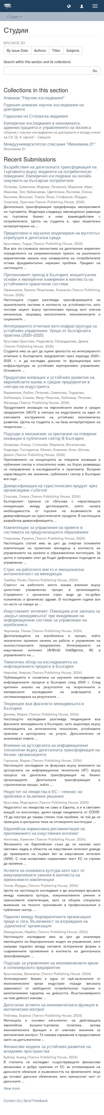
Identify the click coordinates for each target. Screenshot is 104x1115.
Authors (40, 50)
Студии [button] (13, 16)
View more (12, 1088)
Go (95, 70)
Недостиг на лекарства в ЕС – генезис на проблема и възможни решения (43, 793)
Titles (56, 50)
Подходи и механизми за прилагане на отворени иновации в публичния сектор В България (50, 435)
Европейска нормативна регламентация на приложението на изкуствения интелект (44, 830)
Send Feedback (35, 1100)
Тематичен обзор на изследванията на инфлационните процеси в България (40, 664)
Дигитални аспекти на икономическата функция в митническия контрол (51, 1006)
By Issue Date (17, 50)
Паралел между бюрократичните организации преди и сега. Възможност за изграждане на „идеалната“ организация (47, 920)
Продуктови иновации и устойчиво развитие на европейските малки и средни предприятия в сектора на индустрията (49, 381)
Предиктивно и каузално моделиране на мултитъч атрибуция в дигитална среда (52, 235)
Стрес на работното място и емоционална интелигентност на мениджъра (44, 571)
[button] (69, 6)
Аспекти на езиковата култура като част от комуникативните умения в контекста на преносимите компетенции (44, 874)
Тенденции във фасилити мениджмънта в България (44, 705)
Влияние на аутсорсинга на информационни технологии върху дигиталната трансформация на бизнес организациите (52, 749)
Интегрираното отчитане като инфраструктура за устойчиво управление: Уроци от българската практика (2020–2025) (50, 330)
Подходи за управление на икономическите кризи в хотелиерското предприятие (51, 965)
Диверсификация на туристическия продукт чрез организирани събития (50, 487)
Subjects (72, 50)
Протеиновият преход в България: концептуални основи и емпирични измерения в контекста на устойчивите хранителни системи (50, 278)
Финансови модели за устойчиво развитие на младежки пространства (47, 1048)
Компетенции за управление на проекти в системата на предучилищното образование (46, 529)
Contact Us (12, 1100)
